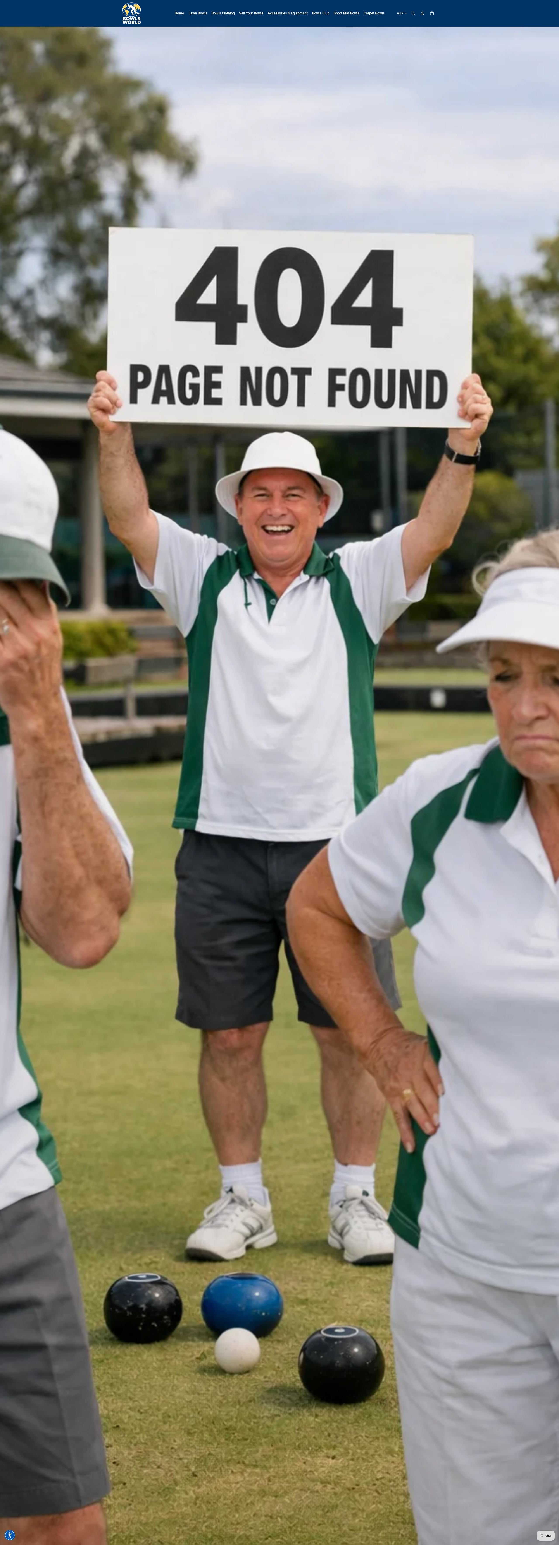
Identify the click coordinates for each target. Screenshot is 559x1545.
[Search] (413, 13)
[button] (9, 1535)
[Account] (422, 13)
